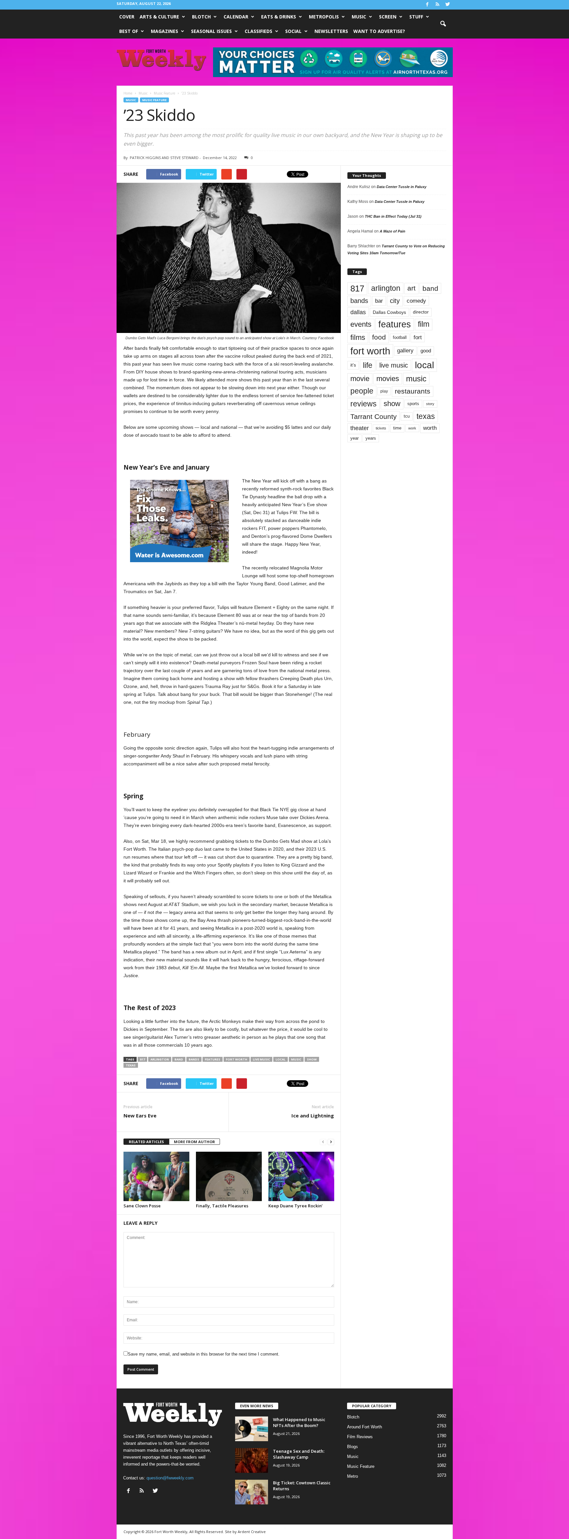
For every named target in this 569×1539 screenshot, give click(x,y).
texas (131, 1065)
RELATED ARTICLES (146, 1141)
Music (359, 17)
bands (194, 1059)
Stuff (416, 17)
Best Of (128, 31)
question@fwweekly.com (170, 1477)
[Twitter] (448, 5)
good (425, 350)
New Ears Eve (139, 1115)
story (430, 404)
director (421, 312)
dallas (358, 312)
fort (418, 337)
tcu (407, 416)
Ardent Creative (252, 1531)
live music (261, 1059)
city (395, 300)
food (379, 337)
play (384, 391)
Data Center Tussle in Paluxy (401, 187)
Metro (352, 1476)
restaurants (412, 391)
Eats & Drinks (278, 17)
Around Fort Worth (364, 1426)
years (371, 438)
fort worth (236, 1059)
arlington (159, 1059)
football (400, 337)
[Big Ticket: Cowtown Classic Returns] (251, 1492)
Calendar (236, 17)
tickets (381, 428)
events (360, 324)
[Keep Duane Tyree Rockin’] (301, 1176)
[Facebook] (427, 5)
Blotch (201, 17)
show (312, 1059)
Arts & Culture (159, 17)
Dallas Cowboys (389, 312)
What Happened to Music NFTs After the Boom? (299, 1422)
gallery (405, 350)
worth (430, 428)
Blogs (352, 1446)
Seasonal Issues (211, 31)
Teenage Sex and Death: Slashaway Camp (298, 1454)
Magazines (164, 31)
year (354, 438)
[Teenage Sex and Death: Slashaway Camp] (251, 1460)
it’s (353, 365)
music (296, 1059)
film (423, 324)
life (367, 365)
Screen (387, 17)
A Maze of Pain (392, 231)
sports (413, 403)
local (280, 1059)
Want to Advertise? (379, 31)
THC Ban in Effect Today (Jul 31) (393, 216)
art (411, 288)
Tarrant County (373, 416)
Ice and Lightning (312, 1115)
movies (387, 378)
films (357, 337)
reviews (363, 403)
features (212, 1059)
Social (293, 31)
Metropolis (324, 17)
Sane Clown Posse (142, 1206)
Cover (126, 17)
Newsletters (331, 31)
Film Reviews (360, 1436)
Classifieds (258, 31)
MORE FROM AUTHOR (194, 1141)
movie (359, 378)
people (361, 391)
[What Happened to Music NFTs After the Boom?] (251, 1428)
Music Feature (154, 100)
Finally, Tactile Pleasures (222, 1206)
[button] (443, 24)
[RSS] (438, 5)
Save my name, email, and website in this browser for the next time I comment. (204, 1354)
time (397, 428)
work (412, 428)
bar (379, 301)
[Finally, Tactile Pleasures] (229, 1176)
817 (142, 1059)
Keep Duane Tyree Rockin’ (295, 1206)
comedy (416, 300)
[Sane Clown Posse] (156, 1176)
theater (359, 428)
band (179, 1059)
